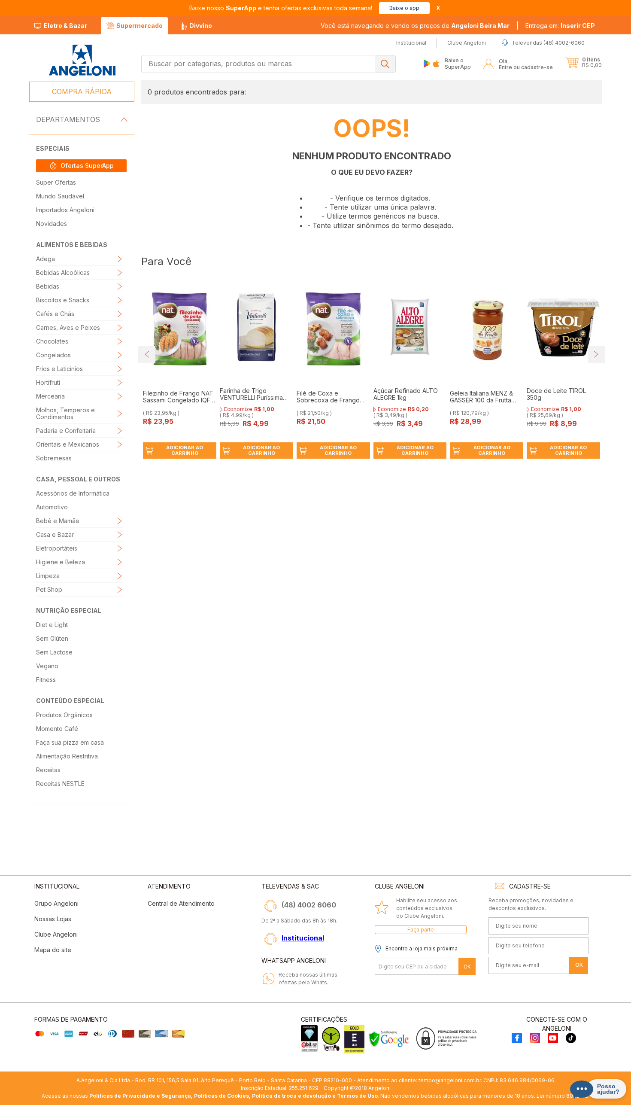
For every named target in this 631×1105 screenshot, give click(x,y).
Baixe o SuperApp (458, 63)
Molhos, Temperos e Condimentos (65, 413)
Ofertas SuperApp (87, 165)
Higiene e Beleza (60, 562)
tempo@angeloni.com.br (450, 1080)
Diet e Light (52, 624)
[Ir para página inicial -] (81, 60)
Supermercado (139, 25)
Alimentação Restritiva (67, 756)
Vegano (47, 666)
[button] (560, 25)
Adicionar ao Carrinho (184, 450)
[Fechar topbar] (438, 8)
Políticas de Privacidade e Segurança (140, 1096)
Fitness (46, 679)
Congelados (53, 355)
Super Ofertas (56, 182)
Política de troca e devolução (291, 1096)
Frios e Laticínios (59, 368)
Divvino (200, 25)
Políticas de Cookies (221, 1096)
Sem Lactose (54, 652)
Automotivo (52, 507)
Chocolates (52, 341)
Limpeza (48, 575)
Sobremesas (54, 458)
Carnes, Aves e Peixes (68, 327)
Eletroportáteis (56, 548)
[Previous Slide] (146, 354)
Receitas (48, 769)
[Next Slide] (596, 354)
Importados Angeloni (65, 209)
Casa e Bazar (55, 534)
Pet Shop (49, 589)
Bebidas (47, 286)
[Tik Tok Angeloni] (571, 1038)
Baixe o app (404, 8)
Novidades (51, 223)
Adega (45, 258)
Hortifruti (48, 382)
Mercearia (50, 396)
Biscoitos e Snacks (62, 300)
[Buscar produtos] (385, 64)
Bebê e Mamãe (57, 520)
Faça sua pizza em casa (70, 742)
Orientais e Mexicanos (67, 444)
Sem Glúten (52, 638)
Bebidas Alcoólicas (63, 272)
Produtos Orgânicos (64, 714)
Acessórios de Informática (72, 493)
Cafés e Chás (55, 313)
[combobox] (268, 64)
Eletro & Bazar (65, 25)
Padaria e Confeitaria (66, 430)
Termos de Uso (357, 1096)
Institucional (303, 938)
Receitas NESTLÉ (60, 783)
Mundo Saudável (60, 196)
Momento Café (57, 728)
